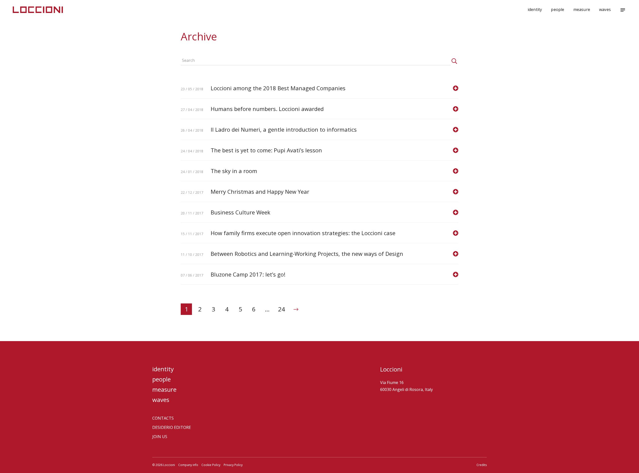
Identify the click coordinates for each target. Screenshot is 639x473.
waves (605, 9)
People (557, 9)
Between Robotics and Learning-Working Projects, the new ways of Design (307, 253)
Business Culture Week (240, 212)
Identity (535, 9)
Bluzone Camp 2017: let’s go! (248, 274)
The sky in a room (234, 171)
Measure (581, 9)
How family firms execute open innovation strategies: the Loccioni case (303, 233)
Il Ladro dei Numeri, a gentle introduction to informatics (284, 129)
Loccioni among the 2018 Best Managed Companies (278, 88)
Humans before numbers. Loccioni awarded (267, 108)
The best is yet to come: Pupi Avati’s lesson (266, 150)
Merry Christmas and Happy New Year (260, 191)
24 (281, 309)
